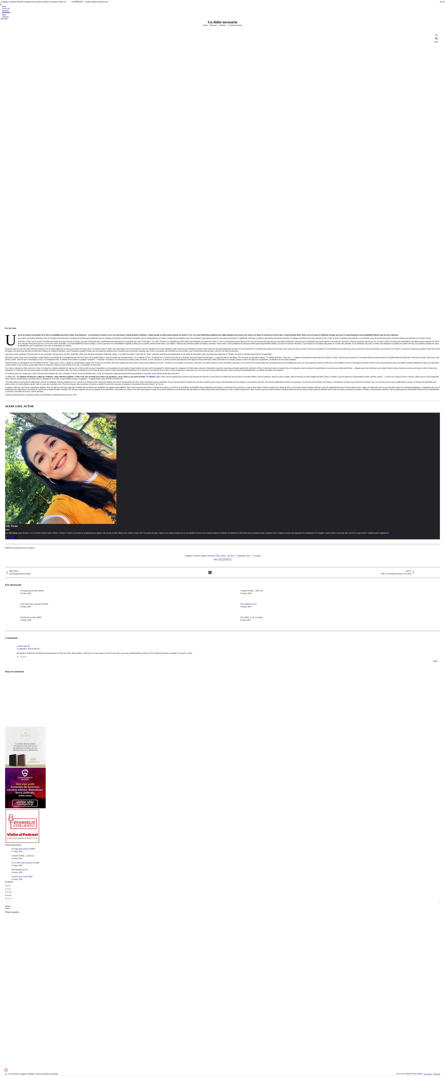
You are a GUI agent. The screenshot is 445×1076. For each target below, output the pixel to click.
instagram (392, 533)
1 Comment (256, 556)
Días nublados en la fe (248, 604)
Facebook (11, 536)
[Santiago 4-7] (222, 937)
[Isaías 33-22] (222, 928)
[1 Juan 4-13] (222, 955)
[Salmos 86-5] (222, 972)
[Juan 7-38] (222, 946)
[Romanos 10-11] (222, 999)
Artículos (196, 556)
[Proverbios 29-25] (222, 1008)
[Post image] (11, 594)
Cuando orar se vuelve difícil (30, 617)
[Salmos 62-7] (222, 981)
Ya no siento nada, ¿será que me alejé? (34, 604)
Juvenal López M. (23, 646)
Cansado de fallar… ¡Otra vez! (251, 591)
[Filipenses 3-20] (222, 1017)
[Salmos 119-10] (222, 964)
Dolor (220, 559)
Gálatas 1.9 (62, 2)
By (231, 556)
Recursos (211, 556)
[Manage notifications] (6, 1070)
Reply (435, 661)
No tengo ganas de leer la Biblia (32, 591)
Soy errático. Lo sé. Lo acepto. (251, 617)
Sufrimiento (227, 559)
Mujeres (204, 556)
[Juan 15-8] (222, 919)
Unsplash (30, 548)
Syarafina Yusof (19, 548)
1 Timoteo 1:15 (153, 377)
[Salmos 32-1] (222, 990)
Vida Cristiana (220, 556)
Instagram (11, 538)
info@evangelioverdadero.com (96, 2)
